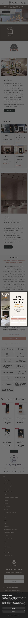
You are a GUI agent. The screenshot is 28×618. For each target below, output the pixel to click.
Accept (13, 608)
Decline (13, 611)
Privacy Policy (22, 605)
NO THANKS (18, 322)
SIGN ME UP (18, 318)
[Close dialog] (26, 293)
